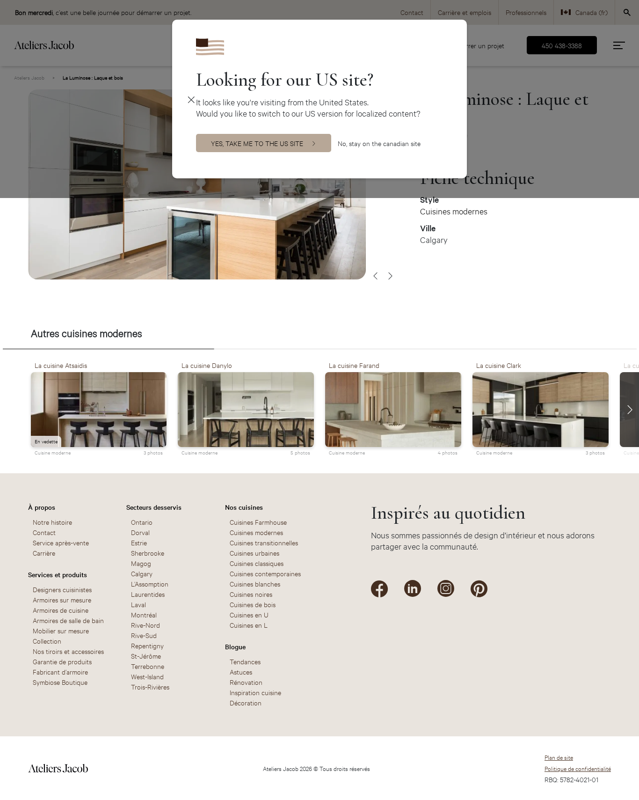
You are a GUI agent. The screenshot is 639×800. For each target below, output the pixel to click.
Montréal (144, 614)
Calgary (141, 573)
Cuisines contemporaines (265, 573)
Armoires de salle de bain (68, 620)
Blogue (235, 646)
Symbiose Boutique (60, 681)
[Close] (191, 99)
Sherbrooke (147, 552)
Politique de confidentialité (578, 768)
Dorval (140, 532)
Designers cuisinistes (62, 589)
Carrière (44, 552)
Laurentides (148, 593)
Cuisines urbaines (254, 552)
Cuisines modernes (453, 211)
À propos (41, 507)
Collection (47, 640)
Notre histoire (52, 521)
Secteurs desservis (154, 507)
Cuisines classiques (256, 562)
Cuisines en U (249, 614)
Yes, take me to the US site (257, 143)
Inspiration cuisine (255, 692)
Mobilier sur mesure (61, 630)
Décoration (245, 702)
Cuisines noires (251, 593)
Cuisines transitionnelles (264, 542)
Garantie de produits (62, 661)
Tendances (245, 661)
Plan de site (559, 757)
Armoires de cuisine (60, 609)
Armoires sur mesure (62, 599)
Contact (44, 532)
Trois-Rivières (150, 686)
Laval (138, 604)
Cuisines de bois (253, 604)
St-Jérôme (146, 655)
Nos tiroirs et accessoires (68, 650)
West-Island (147, 676)
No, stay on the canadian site (379, 143)
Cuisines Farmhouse (258, 521)
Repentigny (147, 645)
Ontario (141, 521)
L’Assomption (149, 583)
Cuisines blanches (255, 583)
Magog (141, 562)
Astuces (241, 671)
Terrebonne (147, 665)
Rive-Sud (144, 635)
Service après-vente (61, 542)
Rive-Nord (145, 624)
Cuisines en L (249, 624)
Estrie (139, 542)
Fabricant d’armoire (60, 671)
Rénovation (246, 681)
